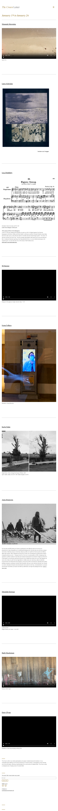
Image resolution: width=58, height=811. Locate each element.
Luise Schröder (7, 83)
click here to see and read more (9, 242)
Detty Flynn (6, 712)
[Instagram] (3, 786)
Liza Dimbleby (7, 172)
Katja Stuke (6, 427)
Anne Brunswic (7, 500)
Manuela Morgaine (9, 24)
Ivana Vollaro (7, 325)
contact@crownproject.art (8, 790)
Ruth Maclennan (8, 653)
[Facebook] (6, 786)
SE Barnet (5, 266)
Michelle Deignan (8, 592)
